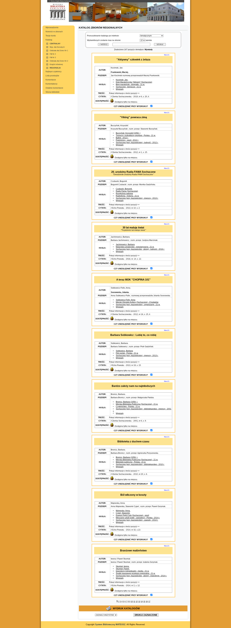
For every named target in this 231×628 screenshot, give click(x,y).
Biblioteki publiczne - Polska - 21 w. (131, 462)
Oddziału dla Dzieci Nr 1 (59, 50)
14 (142, 601)
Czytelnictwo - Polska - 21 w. (128, 406)
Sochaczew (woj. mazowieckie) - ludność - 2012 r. (137, 142)
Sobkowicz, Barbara (124, 351)
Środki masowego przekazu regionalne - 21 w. (135, 573)
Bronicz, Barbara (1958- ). (127, 402)
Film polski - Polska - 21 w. (127, 353)
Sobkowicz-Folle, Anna (125, 300)
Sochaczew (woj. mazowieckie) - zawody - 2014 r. (137, 520)
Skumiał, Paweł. (122, 569)
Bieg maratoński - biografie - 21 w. (130, 84)
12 (137, 601)
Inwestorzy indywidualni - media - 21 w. (132, 571)
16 (147, 601)
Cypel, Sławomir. (123, 513)
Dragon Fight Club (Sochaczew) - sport (132, 515)
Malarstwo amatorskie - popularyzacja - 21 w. (135, 247)
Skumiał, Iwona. (122, 566)
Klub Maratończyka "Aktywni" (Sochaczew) (134, 82)
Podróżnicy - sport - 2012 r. (127, 140)
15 (144, 601)
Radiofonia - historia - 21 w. (127, 196)
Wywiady (120, 89)
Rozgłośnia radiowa (124, 193)
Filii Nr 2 (53, 54)
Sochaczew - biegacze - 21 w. (128, 87)
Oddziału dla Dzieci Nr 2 (59, 61)
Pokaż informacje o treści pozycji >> (124, 93)
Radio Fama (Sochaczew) (127, 191)
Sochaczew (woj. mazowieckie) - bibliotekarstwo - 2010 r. (140, 464)
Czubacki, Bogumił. (124, 189)
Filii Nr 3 (53, 57)
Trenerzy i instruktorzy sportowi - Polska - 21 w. (136, 135)
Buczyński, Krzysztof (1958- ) (128, 133)
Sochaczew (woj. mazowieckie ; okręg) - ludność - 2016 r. (140, 249)
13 (139, 601)
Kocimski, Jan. (122, 80)
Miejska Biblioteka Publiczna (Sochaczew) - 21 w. (137, 404)
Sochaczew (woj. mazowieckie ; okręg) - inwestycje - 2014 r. (141, 576)
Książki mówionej (56, 64)
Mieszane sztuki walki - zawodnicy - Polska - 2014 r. (138, 518)
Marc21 (166, 55)
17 (149, 601)
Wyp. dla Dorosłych (57, 47)
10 (132, 601)
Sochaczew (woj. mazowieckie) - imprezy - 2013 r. (137, 198)
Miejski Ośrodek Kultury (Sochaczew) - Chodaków (137, 302)
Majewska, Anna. (123, 511)
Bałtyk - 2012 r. (122, 138)
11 (134, 601)
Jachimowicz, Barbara (125, 244)
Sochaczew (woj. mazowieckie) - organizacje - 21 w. (138, 304)
